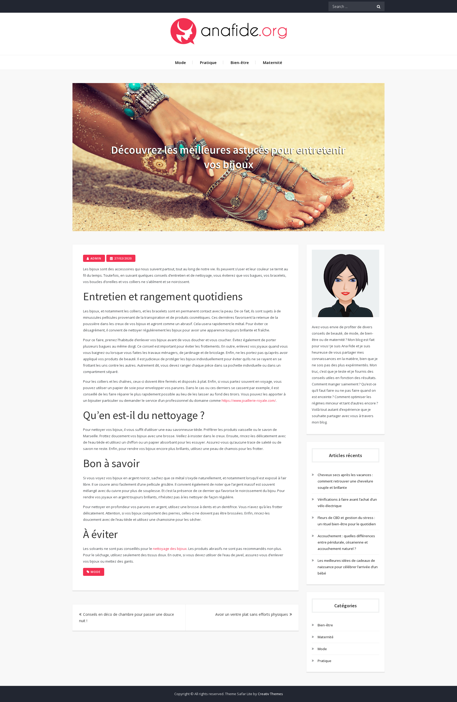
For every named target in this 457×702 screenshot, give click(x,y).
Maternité (272, 62)
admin (95, 258)
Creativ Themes (270, 693)
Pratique (208, 62)
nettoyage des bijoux (170, 548)
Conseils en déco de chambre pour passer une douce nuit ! (126, 617)
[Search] (379, 6)
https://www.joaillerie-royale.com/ (249, 400)
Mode (180, 62)
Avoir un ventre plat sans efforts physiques (251, 614)
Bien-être (240, 62)
